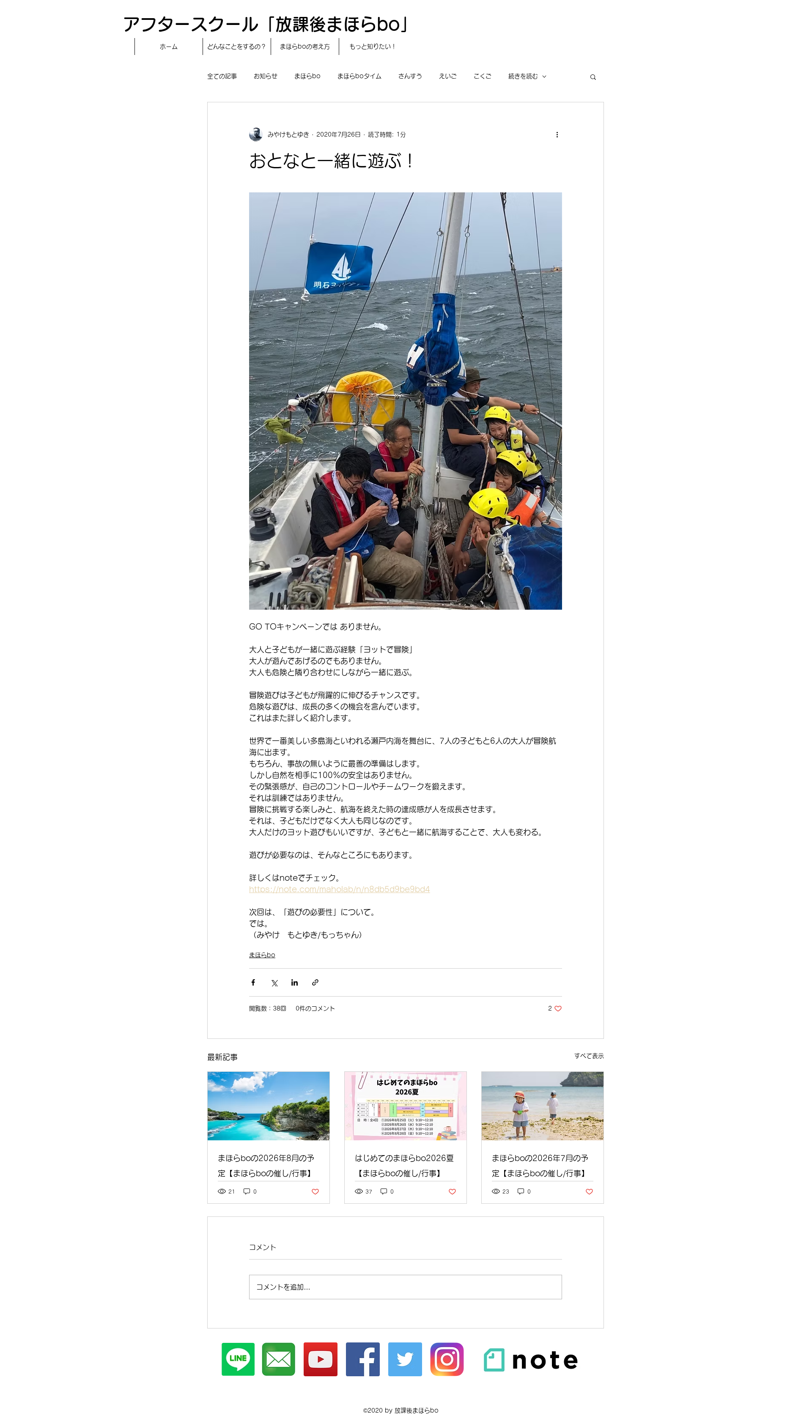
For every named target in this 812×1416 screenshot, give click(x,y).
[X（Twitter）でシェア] (274, 982)
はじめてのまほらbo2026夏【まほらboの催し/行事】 (404, 1165)
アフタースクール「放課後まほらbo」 (270, 24)
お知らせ (265, 76)
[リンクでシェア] (315, 982)
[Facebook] (363, 1359)
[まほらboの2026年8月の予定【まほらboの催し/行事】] (268, 1106)
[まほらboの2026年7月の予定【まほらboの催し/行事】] (543, 1106)
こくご (482, 76)
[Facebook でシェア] (253, 982)
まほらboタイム (359, 76)
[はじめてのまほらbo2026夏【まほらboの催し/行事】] (405, 1106)
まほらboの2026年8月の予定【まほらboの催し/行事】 (266, 1165)
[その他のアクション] (557, 134)
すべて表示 (589, 1056)
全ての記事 (222, 76)
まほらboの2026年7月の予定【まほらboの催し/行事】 (540, 1165)
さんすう (410, 76)
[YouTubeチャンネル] (320, 1359)
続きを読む (523, 76)
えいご (448, 76)
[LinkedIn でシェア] (295, 982)
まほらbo (307, 76)
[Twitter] (405, 1359)
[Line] (238, 1359)
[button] (593, 76)
